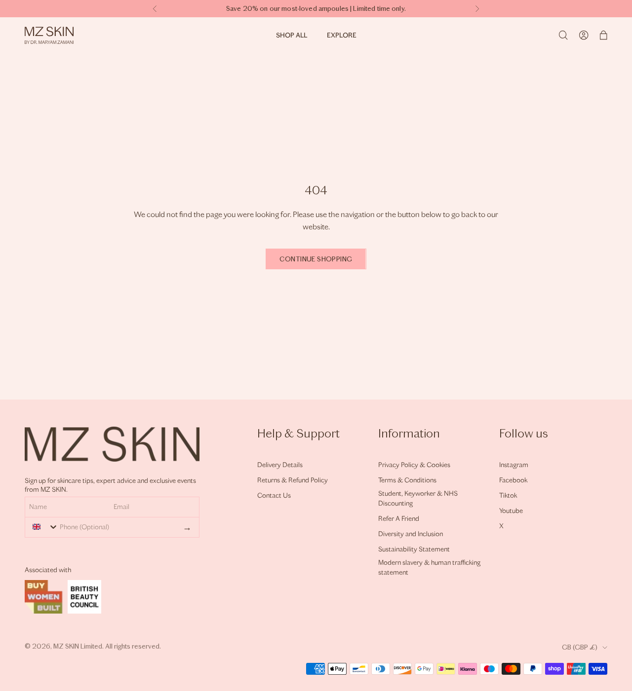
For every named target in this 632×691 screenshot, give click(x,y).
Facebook (513, 480)
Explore (341, 35)
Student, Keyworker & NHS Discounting (418, 498)
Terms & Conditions (407, 480)
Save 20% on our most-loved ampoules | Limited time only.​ (316, 8)
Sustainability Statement (414, 549)
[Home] (49, 35)
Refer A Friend (398, 518)
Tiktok (508, 495)
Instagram (513, 465)
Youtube (511, 511)
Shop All (291, 35)
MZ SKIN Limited (77, 646)
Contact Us (274, 495)
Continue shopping (315, 259)
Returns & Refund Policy (292, 480)
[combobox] (43, 526)
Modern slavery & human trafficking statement (429, 567)
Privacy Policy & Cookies (414, 465)
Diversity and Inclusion (410, 534)
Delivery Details (280, 465)
